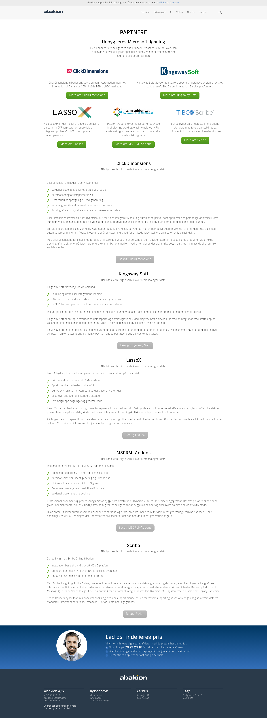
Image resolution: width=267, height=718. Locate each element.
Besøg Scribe (135, 614)
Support (203, 12)
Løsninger (160, 12)
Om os (191, 12)
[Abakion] (53, 12)
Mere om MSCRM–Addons (133, 144)
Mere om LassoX (71, 144)
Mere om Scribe (195, 140)
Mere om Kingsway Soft (179, 95)
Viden (179, 12)
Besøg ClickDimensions (135, 259)
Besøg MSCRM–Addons (135, 527)
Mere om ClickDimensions (87, 95)
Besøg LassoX (135, 435)
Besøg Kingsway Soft (135, 345)
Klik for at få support (169, 3)
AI (171, 12)
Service (145, 12)
